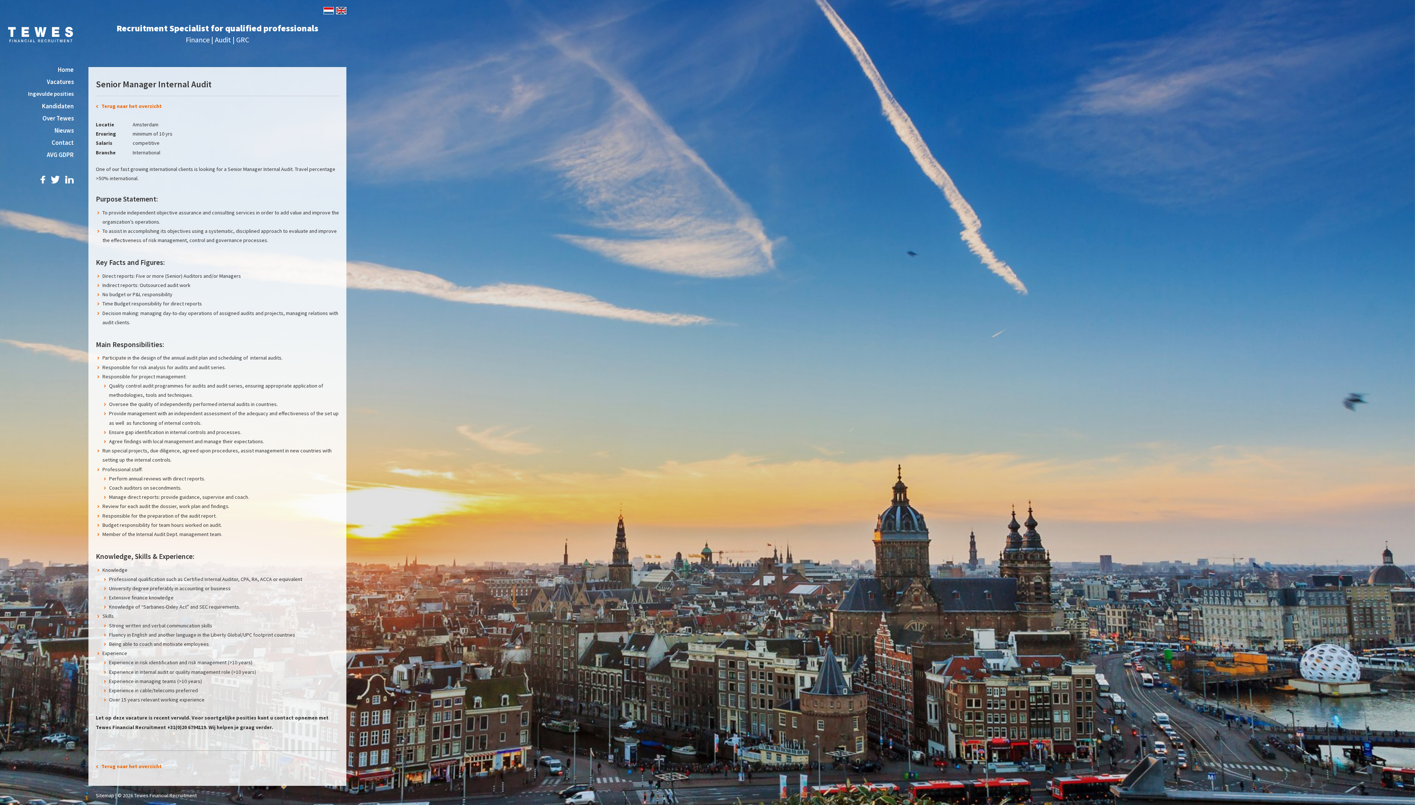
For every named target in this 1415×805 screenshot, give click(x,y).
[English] (340, 10)
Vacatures (60, 82)
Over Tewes (58, 118)
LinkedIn (69, 179)
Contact (63, 143)
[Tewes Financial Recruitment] (40, 34)
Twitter (55, 179)
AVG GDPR (60, 155)
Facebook (43, 179)
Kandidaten (58, 106)
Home (66, 70)
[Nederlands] (328, 10)
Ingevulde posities (51, 93)
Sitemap (105, 795)
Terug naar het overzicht (131, 106)
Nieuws (64, 130)
